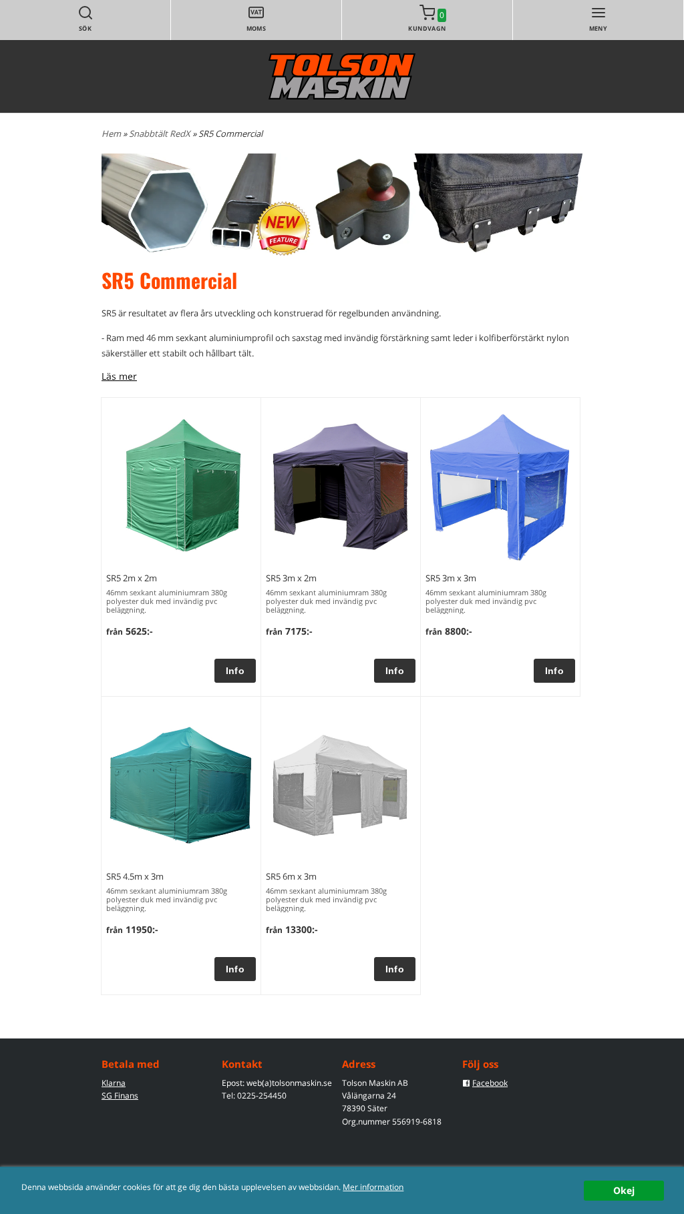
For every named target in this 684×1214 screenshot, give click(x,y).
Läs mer (119, 376)
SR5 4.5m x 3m (135, 876)
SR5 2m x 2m (131, 578)
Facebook (490, 1083)
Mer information (373, 1186)
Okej (624, 1190)
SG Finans (120, 1095)
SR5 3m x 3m (450, 578)
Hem (111, 133)
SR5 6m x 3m (291, 876)
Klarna (114, 1083)
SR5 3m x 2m (291, 578)
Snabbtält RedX (160, 133)
